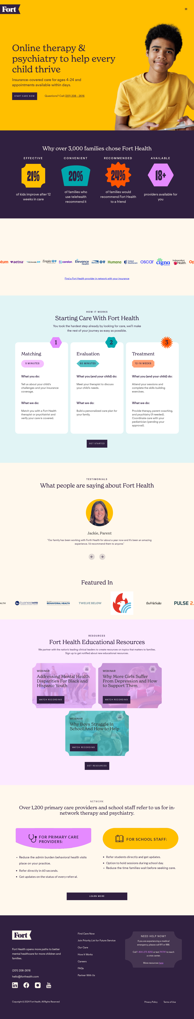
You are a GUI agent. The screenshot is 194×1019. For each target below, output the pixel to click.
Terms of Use (170, 1002)
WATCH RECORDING (50, 700)
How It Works (85, 954)
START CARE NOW (24, 96)
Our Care (83, 947)
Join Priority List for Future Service (96, 941)
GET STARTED (97, 444)
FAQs (81, 968)
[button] (186, 9)
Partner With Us (86, 975)
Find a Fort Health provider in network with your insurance (97, 279)
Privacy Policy (150, 1002)
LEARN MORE (97, 896)
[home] (10, 9)
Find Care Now (86, 934)
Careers (82, 961)
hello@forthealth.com (25, 977)
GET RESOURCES (97, 766)
